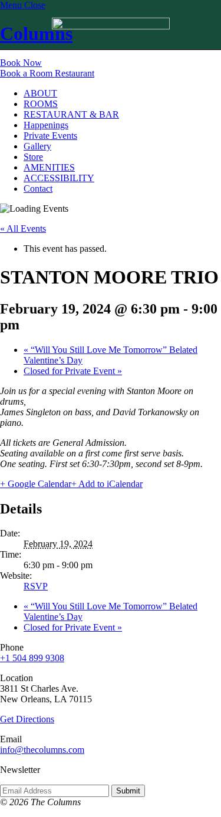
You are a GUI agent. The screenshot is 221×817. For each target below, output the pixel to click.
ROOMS (41, 104)
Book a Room (27, 73)
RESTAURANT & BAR (71, 114)
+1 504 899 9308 (32, 658)
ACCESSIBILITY (59, 178)
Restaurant (74, 73)
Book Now (21, 63)
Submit (128, 790)
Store (33, 157)
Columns (36, 33)
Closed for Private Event (73, 371)
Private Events (50, 136)
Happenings (46, 125)
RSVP (36, 586)
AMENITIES (49, 167)
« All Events (23, 229)
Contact (38, 189)
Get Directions (27, 719)
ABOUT (40, 93)
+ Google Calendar (35, 484)
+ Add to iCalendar (107, 484)
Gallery (37, 146)
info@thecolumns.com (42, 750)
